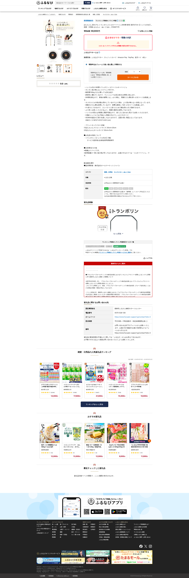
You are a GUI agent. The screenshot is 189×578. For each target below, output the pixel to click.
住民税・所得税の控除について (123, 537)
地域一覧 (85, 524)
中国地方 (93, 524)
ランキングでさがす (44, 8)
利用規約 (51, 576)
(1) (74, 453)
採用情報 (75, 576)
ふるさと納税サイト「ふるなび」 (47, 14)
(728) (119, 392)
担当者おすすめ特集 (104, 529)
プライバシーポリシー (63, 576)
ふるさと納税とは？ (120, 524)
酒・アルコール (64, 524)
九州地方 (93, 529)
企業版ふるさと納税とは (140, 534)
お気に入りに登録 (146, 31)
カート (150, 9)
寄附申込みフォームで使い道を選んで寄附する (105, 64)
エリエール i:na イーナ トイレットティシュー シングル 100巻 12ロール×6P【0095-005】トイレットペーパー (94, 385)
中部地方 (85, 534)
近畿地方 (85, 537)
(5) (96, 453)
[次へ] (149, 440)
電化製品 (54, 529)
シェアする (148, 258)
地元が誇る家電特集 (104, 534)
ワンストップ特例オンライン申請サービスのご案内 (115, 252)
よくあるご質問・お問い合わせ (102, 2)
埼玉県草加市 (112, 389)
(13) (51, 453)
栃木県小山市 (45, 389)
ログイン (138, 9)
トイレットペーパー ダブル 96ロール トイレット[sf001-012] (72, 385)
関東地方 (70, 14)
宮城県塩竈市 (112, 450)
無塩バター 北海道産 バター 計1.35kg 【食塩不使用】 (94, 446)
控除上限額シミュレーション (123, 529)
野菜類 (54, 537)
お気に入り (144, 9)
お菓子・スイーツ (64, 529)
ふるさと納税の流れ (120, 527)
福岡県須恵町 (45, 450)
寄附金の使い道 (138, 529)
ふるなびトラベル (146, 3)
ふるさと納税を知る (100, 8)
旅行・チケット (75, 532)
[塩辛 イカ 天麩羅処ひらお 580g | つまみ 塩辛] (50, 433)
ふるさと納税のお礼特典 (140, 527)
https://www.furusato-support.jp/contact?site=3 (133, 317)
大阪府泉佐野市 (135, 389)
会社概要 (42, 576)
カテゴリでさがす (72, 8)
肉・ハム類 (55, 524)
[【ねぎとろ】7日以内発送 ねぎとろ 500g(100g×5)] (117, 433)
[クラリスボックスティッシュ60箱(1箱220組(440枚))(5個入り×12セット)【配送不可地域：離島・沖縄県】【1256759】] (50, 373)
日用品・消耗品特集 (104, 537)
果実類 (54, 532)
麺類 (61, 532)
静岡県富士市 (67, 389)
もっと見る (117, 234)
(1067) (97, 392)
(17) (141, 453)
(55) (141, 392)
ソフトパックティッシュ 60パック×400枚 (139, 385)
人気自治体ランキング (42, 533)
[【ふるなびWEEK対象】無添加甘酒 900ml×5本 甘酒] (139, 433)
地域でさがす (59, 8)
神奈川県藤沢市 (90, 450)
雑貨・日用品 (96, 14)
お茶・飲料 (63, 527)
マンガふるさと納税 (139, 532)
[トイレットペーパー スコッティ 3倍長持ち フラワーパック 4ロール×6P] (117, 373)
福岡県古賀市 (135, 450)
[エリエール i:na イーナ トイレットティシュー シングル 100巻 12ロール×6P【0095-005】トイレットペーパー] (94, 373)
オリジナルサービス (119, 8)
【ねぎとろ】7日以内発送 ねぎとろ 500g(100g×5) (117, 446)
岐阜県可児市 (90, 389)
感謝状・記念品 (75, 529)
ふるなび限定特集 (103, 539)
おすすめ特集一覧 (103, 524)
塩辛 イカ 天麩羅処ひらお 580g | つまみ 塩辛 (49, 446)
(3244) (52, 392)
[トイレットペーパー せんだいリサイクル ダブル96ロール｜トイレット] (72, 433)
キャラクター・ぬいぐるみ (110, 14)
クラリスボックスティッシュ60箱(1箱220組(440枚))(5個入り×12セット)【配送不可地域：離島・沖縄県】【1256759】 (49, 385)
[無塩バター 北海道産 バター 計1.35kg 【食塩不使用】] (94, 433)
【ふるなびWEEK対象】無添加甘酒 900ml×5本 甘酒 (139, 446)
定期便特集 (102, 532)
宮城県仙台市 (67, 450)
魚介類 (54, 534)
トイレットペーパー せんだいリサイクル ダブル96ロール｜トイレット (72, 446)
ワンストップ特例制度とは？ (141, 524)
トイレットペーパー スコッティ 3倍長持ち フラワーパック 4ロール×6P (117, 385)
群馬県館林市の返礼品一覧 (83, 14)
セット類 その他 (75, 534)
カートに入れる (133, 77)
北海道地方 (86, 527)
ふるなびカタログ (130, 3)
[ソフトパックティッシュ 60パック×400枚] (139, 373)
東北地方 (85, 529)
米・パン (54, 527)
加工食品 (73, 524)
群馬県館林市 (88, 21)
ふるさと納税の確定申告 (121, 534)
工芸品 (73, 527)
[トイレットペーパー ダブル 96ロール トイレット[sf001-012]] (72, 373)
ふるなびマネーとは (91, 52)
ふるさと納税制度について (122, 532)
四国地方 (93, 527)
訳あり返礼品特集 (103, 527)
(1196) (75, 392)
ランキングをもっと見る (94, 404)
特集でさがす (86, 8)
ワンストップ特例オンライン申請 (106, 20)
